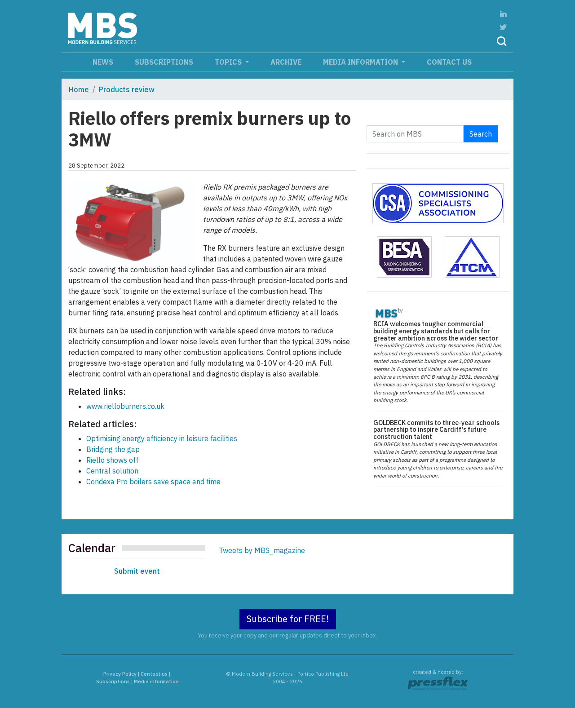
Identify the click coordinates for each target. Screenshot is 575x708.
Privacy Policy (120, 674)
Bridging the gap (113, 449)
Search (480, 133)
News (103, 62)
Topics (229, 62)
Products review (127, 89)
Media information (361, 62)
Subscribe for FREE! (288, 619)
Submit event (137, 570)
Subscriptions (164, 62)
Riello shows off (112, 460)
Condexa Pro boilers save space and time (153, 481)
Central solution (112, 470)
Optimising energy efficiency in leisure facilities (161, 438)
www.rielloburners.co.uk (125, 406)
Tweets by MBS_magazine (262, 550)
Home (79, 89)
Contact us (449, 62)
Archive (285, 62)
